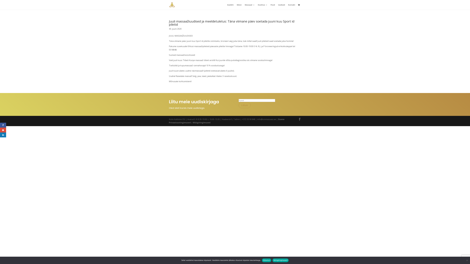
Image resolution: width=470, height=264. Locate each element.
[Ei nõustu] (467, 260)
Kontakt (291, 5)
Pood (273, 5)
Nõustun (266, 260)
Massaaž (248, 5)
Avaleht (230, 5)
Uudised (281, 5)
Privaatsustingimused (180, 122)
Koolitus (261, 5)
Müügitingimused (201, 122)
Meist (239, 5)
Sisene (281, 119)
